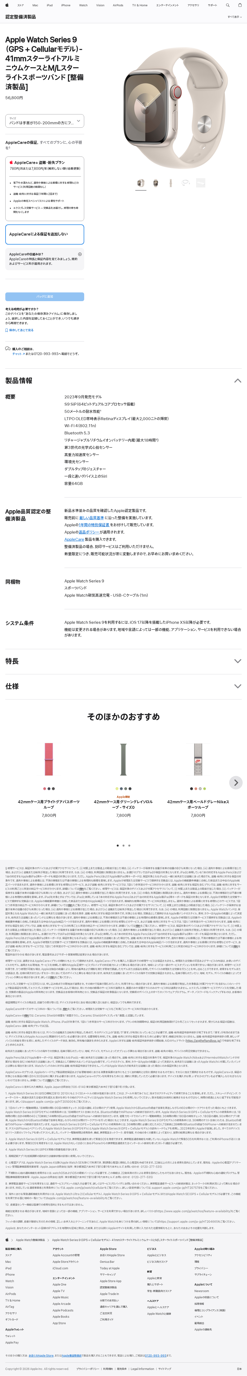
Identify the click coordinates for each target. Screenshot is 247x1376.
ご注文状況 (106, 1313)
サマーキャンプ (108, 1274)
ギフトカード (11, 1319)
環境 (196, 1262)
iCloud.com (60, 1268)
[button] (228, 5)
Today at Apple (110, 1268)
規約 (81, 889)
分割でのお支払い (109, 1300)
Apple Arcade (62, 1304)
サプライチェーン (203, 1274)
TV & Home (12, 1300)
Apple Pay (12, 1342)
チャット (18, 354)
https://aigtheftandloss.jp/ (203, 1040)
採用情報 (199, 1304)
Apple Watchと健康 (159, 1314)
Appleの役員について (206, 1297)
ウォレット (10, 1336)
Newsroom (201, 1291)
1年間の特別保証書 (94, 525)
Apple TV (59, 1291)
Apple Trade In (109, 1294)
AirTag (9, 1307)
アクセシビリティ (203, 1255)
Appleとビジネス (156, 1255)
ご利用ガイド (106, 1319)
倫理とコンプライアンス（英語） (210, 1310)
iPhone (10, 1274)
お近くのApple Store (112, 1255)
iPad (8, 1268)
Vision (9, 1287)
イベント (198, 1316)
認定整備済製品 (20, 17)
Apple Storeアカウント (66, 1262)
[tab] (140, 183)
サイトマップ (164, 1369)
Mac (8, 1262)
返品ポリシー (89, 532)
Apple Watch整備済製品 (30, 1240)
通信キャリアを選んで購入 (114, 1307)
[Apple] (7, 1239)
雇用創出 (199, 1323)
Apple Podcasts (63, 1310)
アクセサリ (11, 1313)
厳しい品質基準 (91, 518)
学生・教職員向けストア (159, 1291)
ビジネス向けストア (157, 1262)
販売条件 (122, 1369)
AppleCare (74, 539)
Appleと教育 (154, 1278)
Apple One (59, 1284)
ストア (8, 1255)
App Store (59, 1323)
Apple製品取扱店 (72, 1355)
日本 (239, 1369)
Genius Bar (107, 1262)
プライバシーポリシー (87, 1369)
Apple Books (61, 1316)
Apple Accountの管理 (66, 1255)
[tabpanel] (173, 104)
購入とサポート (155, 1284)
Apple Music (61, 1297)
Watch (9, 1281)
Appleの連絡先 (203, 1329)
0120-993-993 (155, 1355)
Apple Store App (110, 1281)
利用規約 (108, 1369)
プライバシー (201, 1268)
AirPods (10, 1294)
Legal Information (142, 1369)
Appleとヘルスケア (158, 1307)
